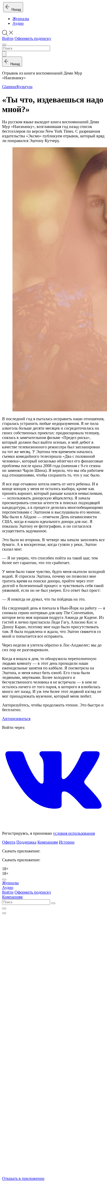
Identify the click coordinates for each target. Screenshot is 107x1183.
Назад (15, 9)
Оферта (8, 842)
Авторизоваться (16, 718)
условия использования (74, 833)
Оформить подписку (33, 38)
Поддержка (26, 842)
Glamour (9, 86)
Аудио (18, 23)
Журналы (20, 18)
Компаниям (47, 842)
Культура (24, 86)
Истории (67, 842)
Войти (8, 38)
